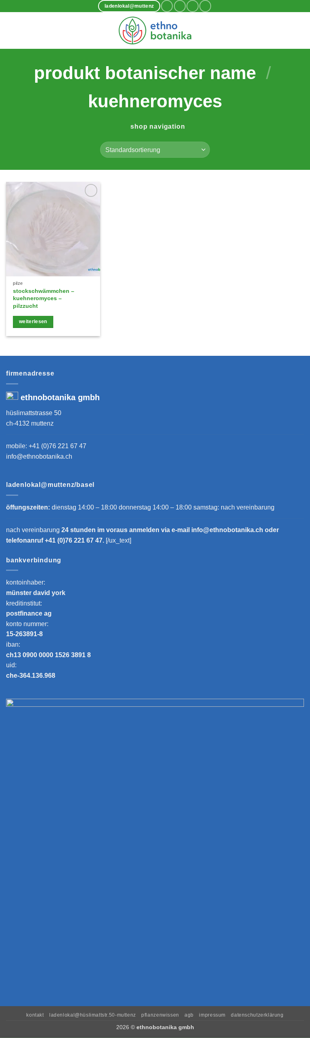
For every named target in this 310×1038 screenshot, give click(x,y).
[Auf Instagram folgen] (180, 6)
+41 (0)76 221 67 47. (75, 540)
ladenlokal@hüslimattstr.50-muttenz (92, 1015)
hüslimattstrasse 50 (33, 412)
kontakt (35, 1015)
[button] (11, 30)
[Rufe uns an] (205, 6)
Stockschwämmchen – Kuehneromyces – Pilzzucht (43, 298)
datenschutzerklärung (257, 1015)
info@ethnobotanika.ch (39, 456)
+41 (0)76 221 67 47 (57, 446)
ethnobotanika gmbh (60, 397)
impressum (212, 1015)
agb (189, 1015)
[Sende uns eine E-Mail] (192, 6)
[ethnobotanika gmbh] (155, 30)
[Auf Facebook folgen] (167, 6)
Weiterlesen (33, 321)
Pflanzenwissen (160, 1015)
